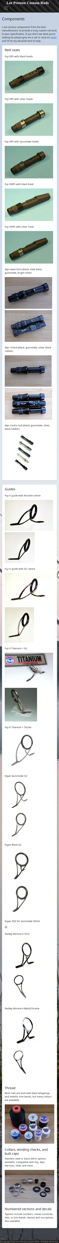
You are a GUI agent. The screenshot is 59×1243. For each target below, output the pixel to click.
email (53, 37)
